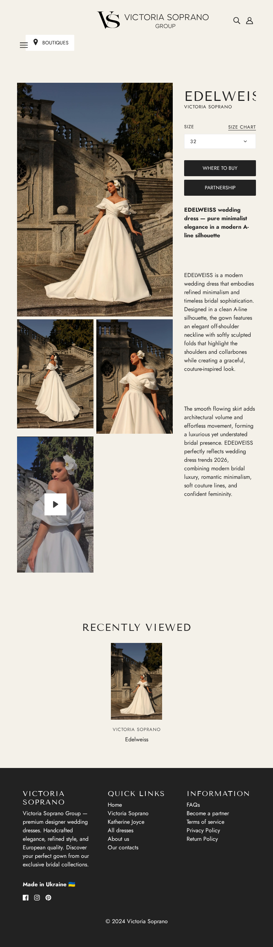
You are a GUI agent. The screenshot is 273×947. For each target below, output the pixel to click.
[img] (236, 20)
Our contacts (123, 847)
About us (118, 839)
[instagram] (37, 897)
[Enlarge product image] (95, 199)
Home (115, 805)
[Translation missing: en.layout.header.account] (249, 20)
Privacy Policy (203, 830)
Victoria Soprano (208, 106)
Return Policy (202, 839)
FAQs (193, 805)
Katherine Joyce (126, 822)
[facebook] (25, 897)
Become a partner (208, 813)
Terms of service (205, 822)
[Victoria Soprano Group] (136, 20)
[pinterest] (48, 897)
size (189, 126)
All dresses (120, 830)
